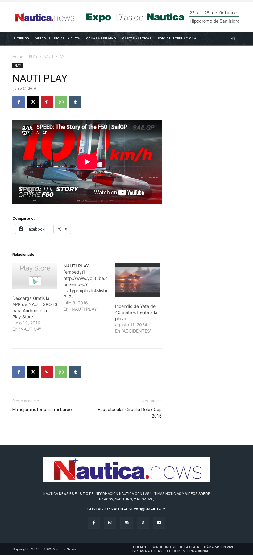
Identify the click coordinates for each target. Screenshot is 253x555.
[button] (233, 38)
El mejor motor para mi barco (42, 409)
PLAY (33, 56)
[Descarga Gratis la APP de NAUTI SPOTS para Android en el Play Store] (34, 276)
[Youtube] (159, 523)
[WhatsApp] (61, 102)
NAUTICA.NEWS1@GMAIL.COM (138, 509)
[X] (33, 102)
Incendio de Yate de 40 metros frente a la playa (136, 312)
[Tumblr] (75, 102)
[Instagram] (110, 523)
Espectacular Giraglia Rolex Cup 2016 (130, 413)
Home (17, 56)
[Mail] (126, 523)
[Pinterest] (47, 102)
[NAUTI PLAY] (89, 287)
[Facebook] (18, 102)
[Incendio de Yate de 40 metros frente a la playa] (137, 280)
